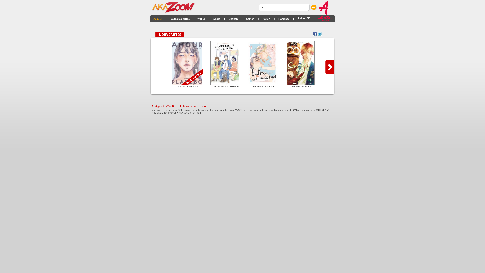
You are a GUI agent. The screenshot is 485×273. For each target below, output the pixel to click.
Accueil (157, 18)
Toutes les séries (180, 18)
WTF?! (201, 18)
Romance (283, 18)
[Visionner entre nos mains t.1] (263, 84)
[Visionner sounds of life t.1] (301, 84)
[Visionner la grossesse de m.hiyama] (225, 84)
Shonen (233, 18)
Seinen (250, 18)
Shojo (216, 18)
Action (266, 18)
